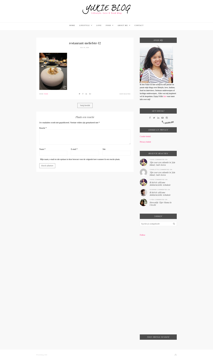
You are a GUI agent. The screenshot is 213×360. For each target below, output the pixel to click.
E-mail (74, 149)
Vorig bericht (85, 105)
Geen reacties (125, 94)
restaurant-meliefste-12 (85, 43)
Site (104, 149)
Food (108, 25)
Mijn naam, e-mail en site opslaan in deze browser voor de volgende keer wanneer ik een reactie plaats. (80, 159)
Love (99, 25)
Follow (142, 235)
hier (165, 96)
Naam (42, 149)
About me (123, 25)
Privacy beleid (145, 142)
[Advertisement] (158, 287)
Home (72, 25)
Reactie (43, 128)
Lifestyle (84, 25)
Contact (139, 25)
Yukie (46, 94)
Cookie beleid (145, 136)
